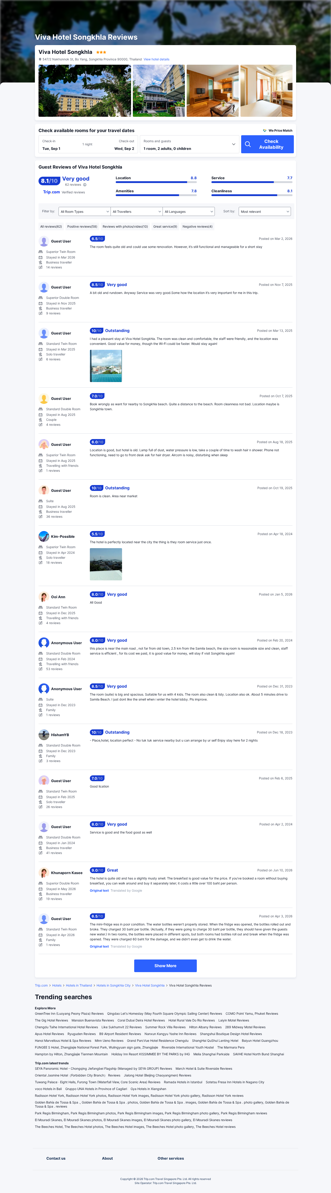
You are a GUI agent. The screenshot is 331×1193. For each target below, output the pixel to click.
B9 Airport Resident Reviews (120, 1034)
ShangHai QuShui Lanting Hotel (215, 1040)
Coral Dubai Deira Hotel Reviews (141, 1020)
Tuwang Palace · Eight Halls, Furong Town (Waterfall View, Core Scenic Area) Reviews (97, 1082)
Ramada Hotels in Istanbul (183, 1082)
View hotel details (156, 59)
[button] (293, 7)
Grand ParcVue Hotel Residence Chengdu (157, 1040)
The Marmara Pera (231, 1047)
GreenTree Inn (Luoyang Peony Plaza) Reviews (69, 1013)
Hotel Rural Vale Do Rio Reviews (191, 1020)
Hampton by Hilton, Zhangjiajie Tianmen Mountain (71, 1054)
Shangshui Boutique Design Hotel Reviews (231, 1034)
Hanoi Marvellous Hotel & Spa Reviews (63, 1040)
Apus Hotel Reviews (49, 1034)
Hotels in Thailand (79, 985)
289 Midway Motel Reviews (245, 1027)
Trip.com (41, 985)
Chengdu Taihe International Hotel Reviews (66, 1027)
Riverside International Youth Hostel (188, 1047)
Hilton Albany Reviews (205, 1027)
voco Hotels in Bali (48, 1089)
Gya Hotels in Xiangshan (148, 1089)
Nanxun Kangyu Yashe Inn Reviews (170, 1034)
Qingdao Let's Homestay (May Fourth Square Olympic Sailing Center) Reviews (164, 1013)
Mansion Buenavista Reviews (93, 1020)
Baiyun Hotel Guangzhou (260, 1040)
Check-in (48, 141)
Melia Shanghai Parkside (211, 1054)
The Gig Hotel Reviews (51, 1020)
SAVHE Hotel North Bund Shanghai (258, 1054)
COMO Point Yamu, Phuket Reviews (252, 1013)
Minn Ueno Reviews (109, 1040)
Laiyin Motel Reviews (233, 1020)
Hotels (56, 985)
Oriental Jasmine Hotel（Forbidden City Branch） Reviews (77, 1075)
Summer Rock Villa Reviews (165, 1027)
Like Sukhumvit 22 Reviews (122, 1027)
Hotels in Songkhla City (114, 985)
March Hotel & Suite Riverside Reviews (204, 1068)
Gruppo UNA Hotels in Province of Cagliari (96, 1089)
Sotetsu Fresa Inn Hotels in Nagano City (235, 1082)
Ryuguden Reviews (82, 1034)
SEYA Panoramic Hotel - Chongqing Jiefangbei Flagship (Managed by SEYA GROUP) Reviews (103, 1068)
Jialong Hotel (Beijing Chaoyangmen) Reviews (157, 1075)
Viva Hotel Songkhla (150, 985)
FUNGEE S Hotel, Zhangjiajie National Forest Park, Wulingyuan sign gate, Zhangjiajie (96, 1047)
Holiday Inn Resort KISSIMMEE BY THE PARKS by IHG (150, 1054)
